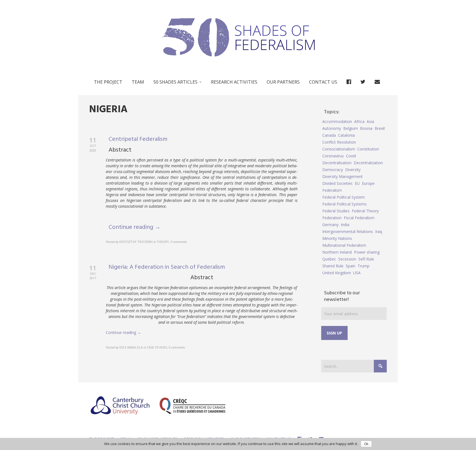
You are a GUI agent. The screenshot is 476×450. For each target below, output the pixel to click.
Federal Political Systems (344, 204)
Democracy (332, 169)
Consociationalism (338, 149)
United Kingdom (336, 272)
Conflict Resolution (339, 142)
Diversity (353, 169)
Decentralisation (336, 162)
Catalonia (346, 135)
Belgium (350, 128)
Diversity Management (342, 176)
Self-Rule (366, 259)
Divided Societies (337, 183)
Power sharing (367, 252)
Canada (329, 135)
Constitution (368, 149)
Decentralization (368, 162)
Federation (332, 217)
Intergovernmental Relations (347, 231)
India (345, 224)
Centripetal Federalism (138, 139)
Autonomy (331, 128)
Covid (351, 155)
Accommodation (337, 121)
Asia (370, 121)
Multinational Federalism (344, 245)
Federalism (332, 190)
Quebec (329, 259)
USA (357, 272)
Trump (363, 265)
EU (357, 183)
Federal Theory (365, 210)
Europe (368, 183)
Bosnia (366, 128)
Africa (359, 121)
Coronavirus (333, 155)
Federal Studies (336, 210)
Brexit (380, 128)
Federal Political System (343, 197)
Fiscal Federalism (359, 217)
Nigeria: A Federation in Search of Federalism (167, 267)
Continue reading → (135, 227)
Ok (366, 444)
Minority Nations (337, 238)
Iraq (378, 231)
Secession (347, 259)
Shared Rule (333, 265)
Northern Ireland (337, 252)
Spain (350, 265)
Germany (330, 224)
